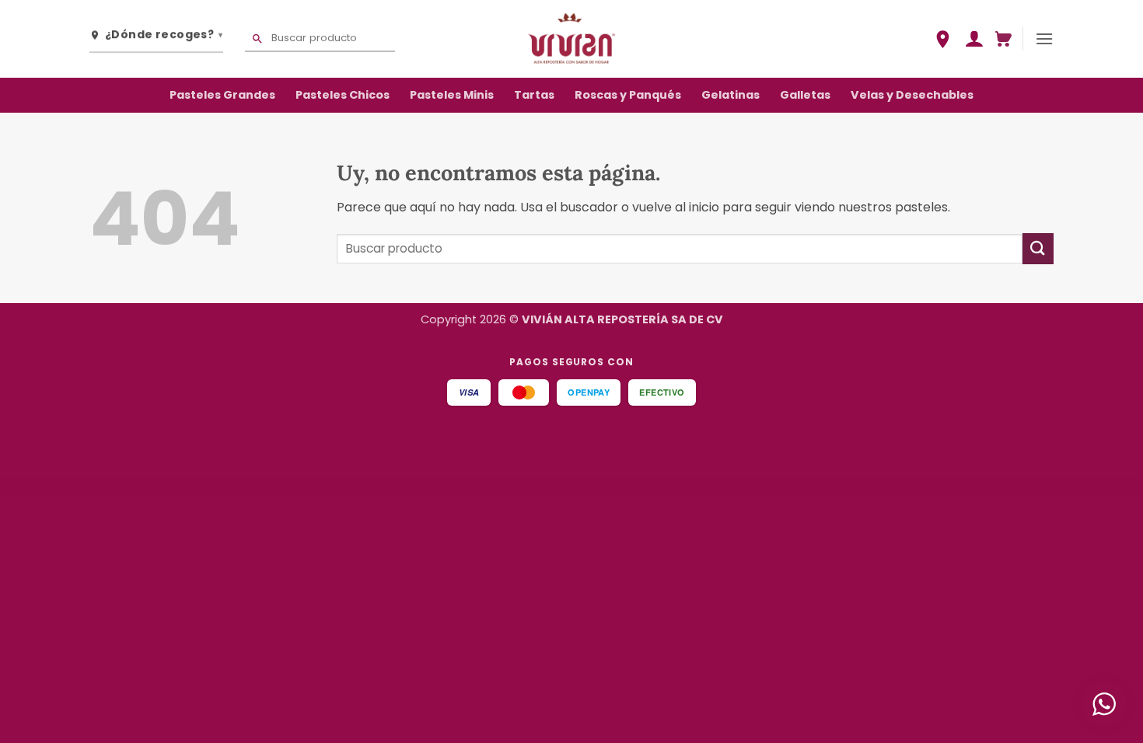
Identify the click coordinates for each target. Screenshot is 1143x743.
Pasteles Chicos (342, 95)
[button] (974, 38)
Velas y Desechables (912, 95)
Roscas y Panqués (628, 95)
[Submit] (1038, 248)
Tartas (534, 95)
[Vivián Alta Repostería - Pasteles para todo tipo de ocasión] (571, 38)
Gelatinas (730, 95)
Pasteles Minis (452, 95)
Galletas (805, 95)
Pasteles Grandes (222, 95)
